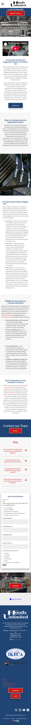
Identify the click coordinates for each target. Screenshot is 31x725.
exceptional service (6, 317)
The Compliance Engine (9, 684)
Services (5, 679)
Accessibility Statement (21, 718)
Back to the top (16, 599)
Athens (5, 394)
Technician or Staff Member (12, 562)
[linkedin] (28, 710)
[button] (15, 451)
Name (7, 518)
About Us (5, 681)
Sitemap (13, 718)
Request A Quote (15, 13)
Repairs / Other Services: (11, 515)
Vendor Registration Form (9, 683)
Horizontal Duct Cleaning (11, 511)
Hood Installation (9, 509)
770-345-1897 (18, 639)
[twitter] (16, 710)
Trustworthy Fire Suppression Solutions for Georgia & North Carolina (15, 26)
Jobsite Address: (7, 543)
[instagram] (20, 710)
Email (7, 534)
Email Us (15, 430)
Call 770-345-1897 (16, 9)
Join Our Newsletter (8, 686)
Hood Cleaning (8, 508)
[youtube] (24, 710)
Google (7, 553)
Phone (7, 526)
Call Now (15, 586)
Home (4, 678)
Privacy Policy (7, 718)
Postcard (7, 555)
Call (15, 696)
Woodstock (12, 392)
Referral (7, 557)
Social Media (8, 559)
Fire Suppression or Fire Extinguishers (15, 513)
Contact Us (15, 105)
